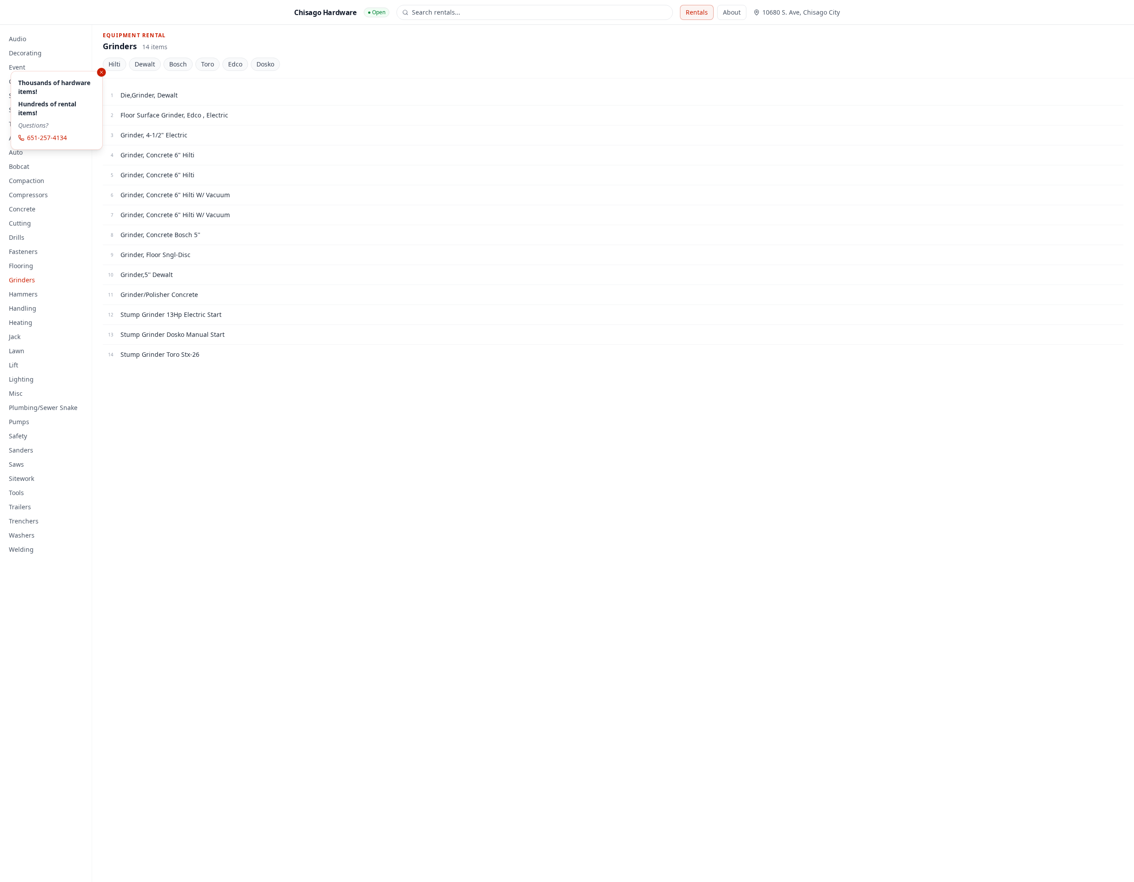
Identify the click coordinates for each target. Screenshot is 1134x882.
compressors (28, 195)
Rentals (697, 12)
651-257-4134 (47, 137)
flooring (21, 265)
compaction (26, 180)
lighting (21, 379)
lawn (16, 351)
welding (21, 549)
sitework (21, 478)
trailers (20, 507)
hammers (23, 294)
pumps (19, 422)
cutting (20, 223)
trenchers (24, 521)
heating (20, 322)
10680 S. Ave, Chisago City (801, 12)
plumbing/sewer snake (43, 407)
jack (14, 336)
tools (16, 492)
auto (16, 152)
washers (22, 535)
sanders (21, 450)
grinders (22, 280)
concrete (22, 209)
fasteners (23, 251)
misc (16, 393)
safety (18, 436)
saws (16, 464)
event (17, 67)
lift (13, 365)
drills (16, 237)
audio (17, 39)
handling (22, 308)
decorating (25, 53)
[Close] (101, 72)
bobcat (19, 166)
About (732, 12)
